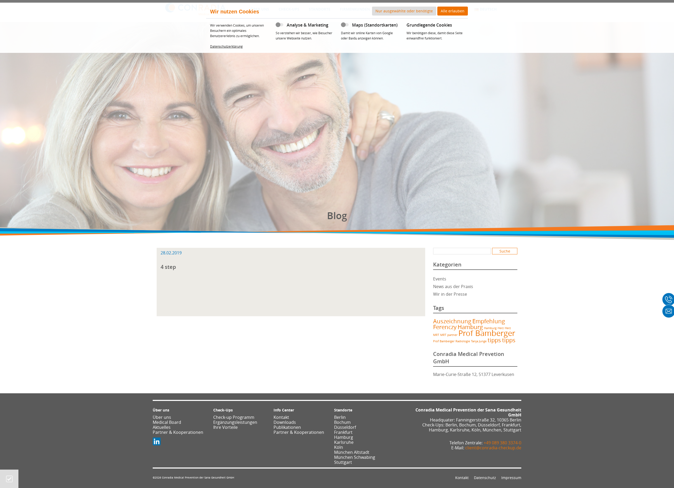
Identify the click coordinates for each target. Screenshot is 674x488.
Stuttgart (343, 462)
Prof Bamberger (486, 333)
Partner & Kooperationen (178, 432)
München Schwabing (354, 457)
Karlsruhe (344, 442)
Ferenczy (445, 327)
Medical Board (167, 422)
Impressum (511, 477)
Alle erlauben (452, 10)
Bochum (342, 422)
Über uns (162, 417)
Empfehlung (488, 321)
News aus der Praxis (453, 286)
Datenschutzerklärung (226, 46)
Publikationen (287, 427)
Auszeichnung (452, 321)
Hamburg (470, 327)
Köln (338, 447)
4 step (168, 266)
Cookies (9, 479)
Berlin (340, 417)
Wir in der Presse (450, 294)
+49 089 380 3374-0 (502, 443)
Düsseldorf (345, 427)
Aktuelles (162, 427)
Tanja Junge (479, 341)
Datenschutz (485, 477)
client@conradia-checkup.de (493, 448)
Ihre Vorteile (225, 427)
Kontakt (281, 417)
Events (439, 279)
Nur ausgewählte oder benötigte (404, 10)
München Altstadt (351, 452)
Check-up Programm (233, 417)
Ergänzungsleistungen (235, 422)
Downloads (285, 422)
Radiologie (462, 341)
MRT (436, 335)
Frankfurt (343, 432)
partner (452, 335)
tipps (494, 340)
